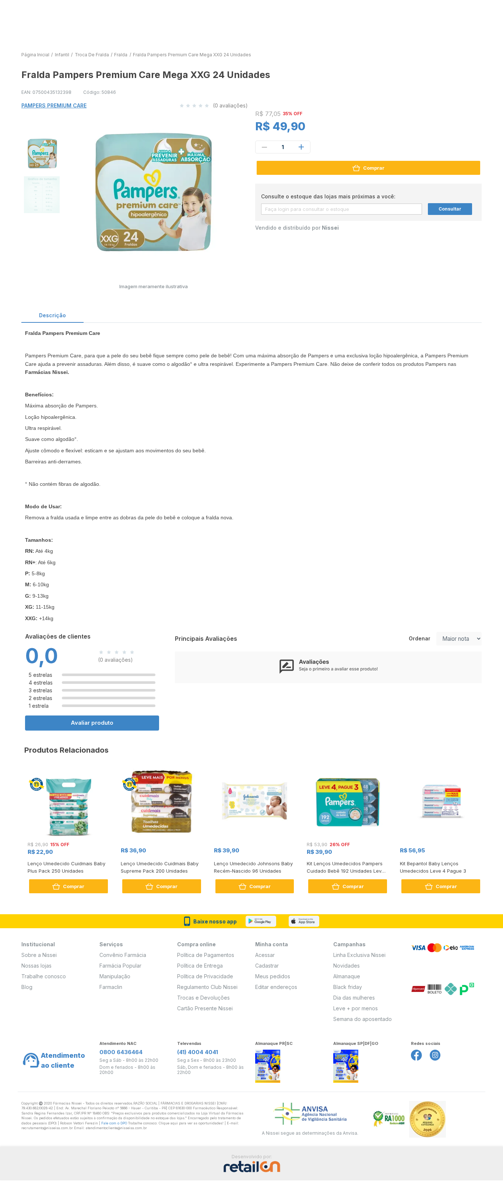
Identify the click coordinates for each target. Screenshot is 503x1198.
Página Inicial (35, 54)
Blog (26, 987)
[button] (41, 152)
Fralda (120, 54)
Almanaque (346, 976)
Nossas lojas (36, 965)
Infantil (62, 54)
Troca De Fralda (92, 54)
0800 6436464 (121, 1052)
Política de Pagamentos (205, 955)
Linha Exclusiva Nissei (359, 955)
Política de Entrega (200, 965)
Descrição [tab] (52, 315)
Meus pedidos (272, 976)
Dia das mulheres (354, 997)
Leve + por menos (355, 1008)
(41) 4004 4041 (197, 1052)
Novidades (346, 965)
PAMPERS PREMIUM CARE (54, 105)
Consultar (450, 209)
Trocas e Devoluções (203, 997)
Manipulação (114, 976)
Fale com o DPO (114, 1123)
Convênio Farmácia (122, 955)
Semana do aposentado (362, 1019)
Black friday (347, 987)
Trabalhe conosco (43, 976)
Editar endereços (276, 987)
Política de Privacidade (205, 976)
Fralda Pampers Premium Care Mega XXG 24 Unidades (192, 54)
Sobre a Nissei (39, 955)
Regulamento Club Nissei (207, 987)
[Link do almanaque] (267, 1064)
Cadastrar (267, 965)
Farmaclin (110, 987)
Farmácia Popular (120, 965)
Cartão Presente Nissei (205, 1008)
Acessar (265, 955)
